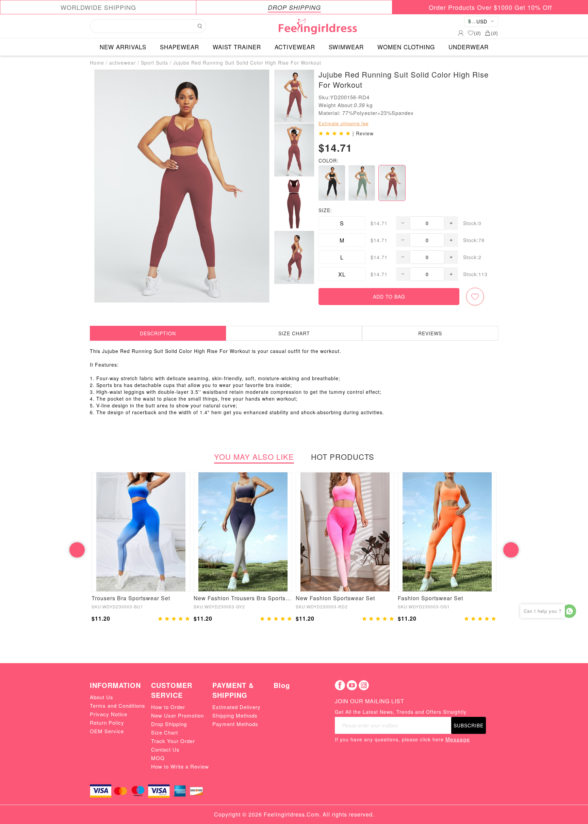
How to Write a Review (180, 766)
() (477, 33)
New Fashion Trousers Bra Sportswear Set (243, 598)
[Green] (361, 183)
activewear (122, 62)
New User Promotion (177, 715)
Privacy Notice (108, 714)
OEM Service (107, 731)
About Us (101, 697)
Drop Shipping (169, 723)
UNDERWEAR (468, 47)
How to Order (168, 706)
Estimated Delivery (236, 706)
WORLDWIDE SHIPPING (98, 7)
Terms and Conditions (117, 705)
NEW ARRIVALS (123, 47)
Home (97, 62)
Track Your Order (173, 740)
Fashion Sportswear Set (430, 598)
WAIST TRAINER (237, 47)
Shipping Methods (235, 715)
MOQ (158, 757)
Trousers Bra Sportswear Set (131, 598)
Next (511, 549)
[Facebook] (340, 685)
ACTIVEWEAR (295, 47)
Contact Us (165, 749)
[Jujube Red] (392, 183)
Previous (77, 549)
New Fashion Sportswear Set (335, 598)
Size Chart (164, 732)
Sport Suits (154, 62)
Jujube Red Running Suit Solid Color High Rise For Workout (247, 62)
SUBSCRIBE (469, 725)
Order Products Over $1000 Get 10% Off (490, 7)
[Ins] (364, 685)
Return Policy (107, 722)
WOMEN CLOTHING (406, 47)
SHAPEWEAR (179, 47)
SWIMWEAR (346, 47)
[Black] (331, 183)
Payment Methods (235, 723)
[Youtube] (352, 685)
